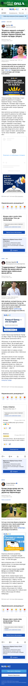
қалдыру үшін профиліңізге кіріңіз (13, 226)
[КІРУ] (25, 9)
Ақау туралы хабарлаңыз (14, 671)
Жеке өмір (21, 13)
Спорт (3, 258)
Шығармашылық (13, 13)
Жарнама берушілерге (14, 675)
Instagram (15, 250)
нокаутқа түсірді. (6, 380)
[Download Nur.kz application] (14, 3)
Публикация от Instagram (14, 170)
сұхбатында (18, 308)
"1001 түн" (7, 70)
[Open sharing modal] (18, 456)
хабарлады (21, 528)
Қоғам (3, 479)
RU (23, 9)
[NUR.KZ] (14, 9)
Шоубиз (3, 13)
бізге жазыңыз (19, 196)
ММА (7, 258)
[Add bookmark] (25, 456)
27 (3, 398)
